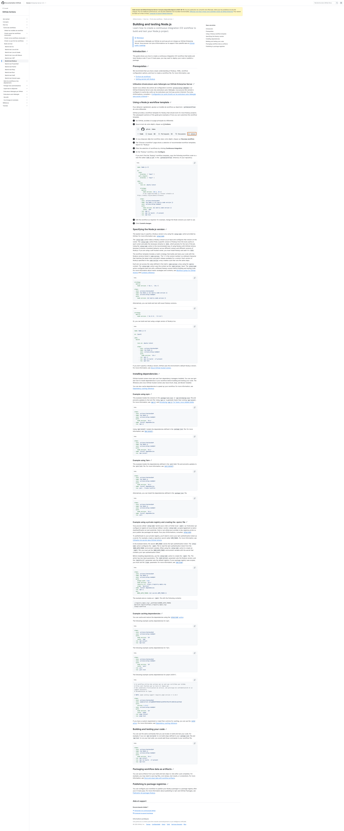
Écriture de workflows (143, 76)
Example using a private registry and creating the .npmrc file (159, 522)
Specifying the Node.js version (149, 229)
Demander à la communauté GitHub (145, 810)
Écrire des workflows (156, 19)
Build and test (168, 19)
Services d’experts (176, 824)
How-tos (145, 19)
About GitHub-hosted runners (161, 368)
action (177, 617)
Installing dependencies (145, 374)
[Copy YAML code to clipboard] (195, 163)
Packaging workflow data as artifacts (152, 769)
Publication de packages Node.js (144, 793)
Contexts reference (147, 272)
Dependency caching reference (143, 388)
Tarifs (168, 824)
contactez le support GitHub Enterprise (161, 13)
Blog (185, 824)
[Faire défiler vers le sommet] (340, 827)
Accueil (6, 8)
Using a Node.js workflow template (151, 102)
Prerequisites (139, 66)
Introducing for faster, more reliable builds (176, 402)
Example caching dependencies (146, 614)
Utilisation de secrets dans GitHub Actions (147, 540)
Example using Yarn (141, 460)
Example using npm (141, 394)
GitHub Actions (9, 12)
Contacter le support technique (144, 813)
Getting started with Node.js (145, 79)
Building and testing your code (149, 729)
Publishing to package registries (149, 784)
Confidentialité (156, 824)
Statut (163, 824)
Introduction (139, 51)
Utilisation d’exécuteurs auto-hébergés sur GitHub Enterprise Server (162, 84)
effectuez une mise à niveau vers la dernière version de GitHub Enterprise (211, 11)
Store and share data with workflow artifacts (159, 778)
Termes (148, 824)
